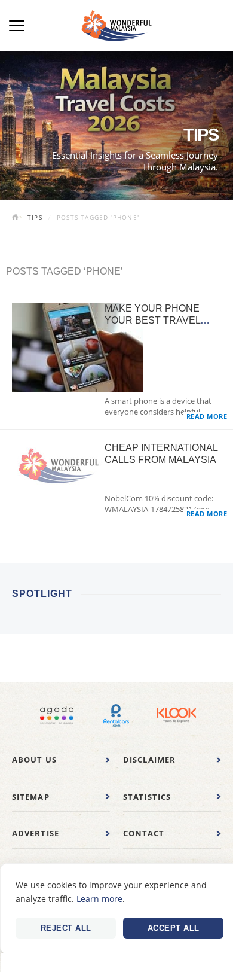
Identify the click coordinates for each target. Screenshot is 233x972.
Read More (207, 416)
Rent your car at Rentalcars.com (116, 715)
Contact (143, 833)
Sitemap (31, 796)
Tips (34, 217)
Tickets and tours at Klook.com (176, 715)
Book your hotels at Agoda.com (57, 715)
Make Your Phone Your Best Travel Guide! (152, 320)
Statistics (147, 796)
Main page (17, 218)
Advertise (36, 833)
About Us (34, 759)
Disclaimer (149, 759)
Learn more (99, 898)
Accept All (174, 928)
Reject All (66, 928)
